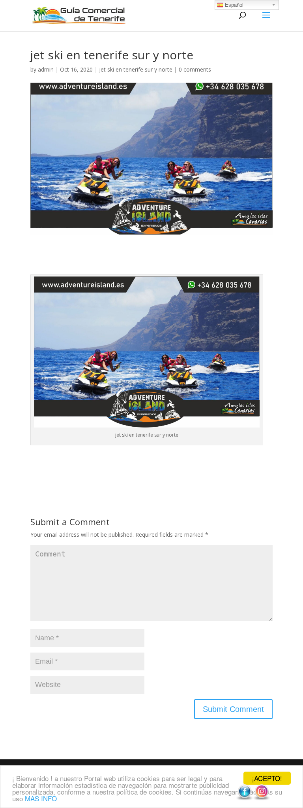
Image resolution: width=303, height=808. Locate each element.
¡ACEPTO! (267, 778)
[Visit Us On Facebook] (244, 798)
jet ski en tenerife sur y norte (135, 69)
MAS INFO (41, 798)
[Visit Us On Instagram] (261, 798)
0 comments (195, 69)
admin (46, 69)
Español (233, 5)
